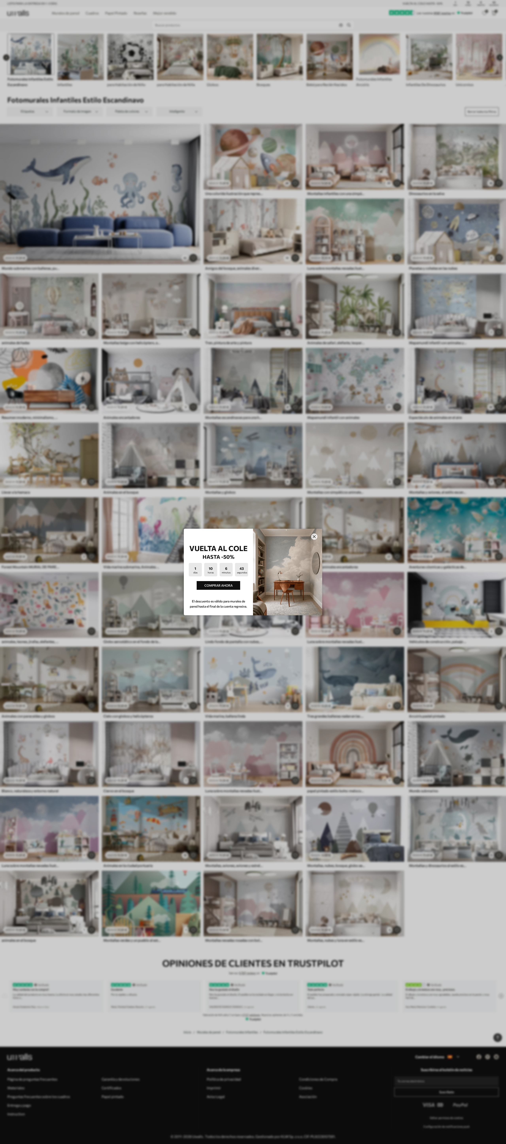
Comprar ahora (218, 585)
